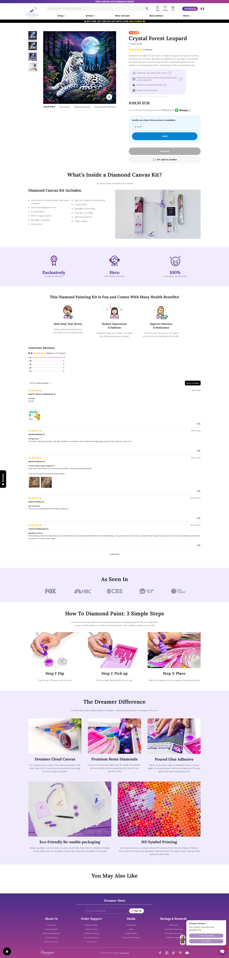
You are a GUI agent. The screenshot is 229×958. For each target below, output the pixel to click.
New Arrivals (122, 16)
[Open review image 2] (46, 482)
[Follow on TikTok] (173, 953)
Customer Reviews (82, 107)
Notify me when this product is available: (154, 120)
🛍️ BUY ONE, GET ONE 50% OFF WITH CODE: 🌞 (114, 21)
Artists (89, 16)
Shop (60, 16)
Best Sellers (156, 16)
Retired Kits (124, 953)
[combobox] (97, 8)
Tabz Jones (136, 43)
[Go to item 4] (32, 67)
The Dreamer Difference (105, 107)
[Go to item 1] (32, 35)
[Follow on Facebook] (160, 953)
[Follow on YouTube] (187, 953)
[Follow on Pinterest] (180, 953)
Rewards (191, 9)
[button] (222, 951)
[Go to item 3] (32, 57)
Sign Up (137, 911)
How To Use (64, 107)
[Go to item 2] (32, 46)
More (186, 16)
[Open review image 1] (34, 415)
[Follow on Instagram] (167, 953)
